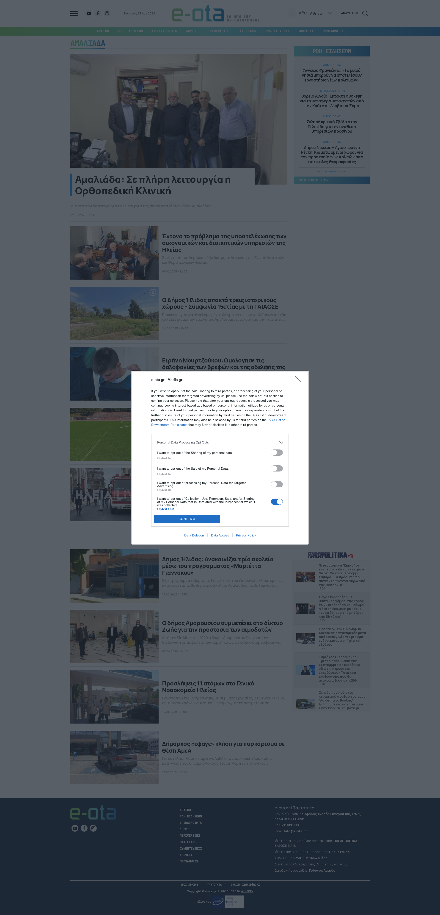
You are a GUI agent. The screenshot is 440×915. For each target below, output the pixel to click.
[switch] (277, 452)
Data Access (220, 535)
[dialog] (220, 457)
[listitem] (220, 442)
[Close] (299, 380)
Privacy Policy (246, 535)
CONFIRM (187, 519)
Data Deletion (194, 535)
